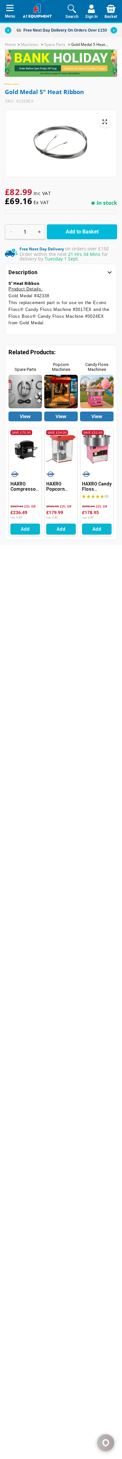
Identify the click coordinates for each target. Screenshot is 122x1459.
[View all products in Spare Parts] (25, 391)
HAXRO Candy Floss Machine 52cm (97, 487)
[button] (114, 30)
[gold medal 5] (105, 122)
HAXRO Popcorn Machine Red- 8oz (61, 487)
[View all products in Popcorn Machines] (61, 391)
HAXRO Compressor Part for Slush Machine (25, 487)
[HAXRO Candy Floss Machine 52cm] (97, 448)
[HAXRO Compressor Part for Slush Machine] (25, 448)
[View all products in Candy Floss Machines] (97, 391)
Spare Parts (25, 369)
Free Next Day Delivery (45, 30)
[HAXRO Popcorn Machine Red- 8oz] (61, 448)
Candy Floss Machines (96, 367)
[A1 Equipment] (37, 11)
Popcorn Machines (61, 367)
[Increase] (39, 232)
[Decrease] (11, 232)
